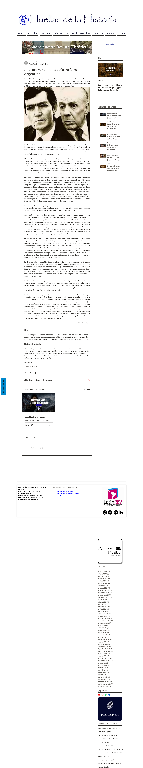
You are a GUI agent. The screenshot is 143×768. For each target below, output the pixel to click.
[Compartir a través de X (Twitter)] (31, 373)
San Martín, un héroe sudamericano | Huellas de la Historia (38, 418)
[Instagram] (102, 694)
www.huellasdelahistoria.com (28, 499)
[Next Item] (119, 70)
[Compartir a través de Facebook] (25, 373)
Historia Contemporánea (106, 746)
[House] (121, 512)
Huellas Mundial (117, 753)
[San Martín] (38, 402)
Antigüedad (102, 728)
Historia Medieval (104, 749)
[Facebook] (109, 694)
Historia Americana (113, 739)
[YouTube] (99, 694)
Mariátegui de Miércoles (106, 763)
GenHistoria (102, 739)
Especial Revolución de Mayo (107, 735)
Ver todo (87, 389)
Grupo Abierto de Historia (64, 491)
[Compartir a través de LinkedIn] (36, 373)
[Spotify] (106, 694)
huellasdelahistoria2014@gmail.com (30, 495)
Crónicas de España (104, 732)
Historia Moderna (117, 749)
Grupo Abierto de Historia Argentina (68, 493)
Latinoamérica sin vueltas (106, 760)
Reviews (3, 386)
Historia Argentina (30, 366)
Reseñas (118, 763)
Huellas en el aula (104, 756)
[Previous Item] (102, 70)
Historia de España (104, 753)
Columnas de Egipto (113, 728)
